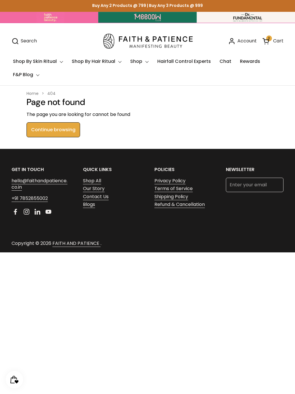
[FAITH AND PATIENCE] (148, 41)
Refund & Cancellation (179, 204)
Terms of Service (173, 188)
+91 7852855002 (30, 198)
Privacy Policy (170, 180)
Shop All (92, 180)
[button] (24, 41)
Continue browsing (53, 129)
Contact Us (96, 196)
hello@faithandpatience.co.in (39, 183)
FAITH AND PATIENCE (76, 243)
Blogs (89, 204)
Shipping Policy (171, 196)
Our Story (94, 188)
